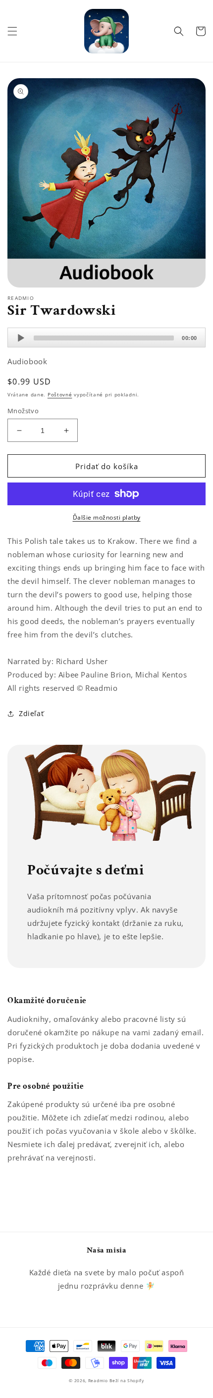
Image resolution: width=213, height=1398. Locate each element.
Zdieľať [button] (31, 713)
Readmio (98, 1380)
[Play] (21, 338)
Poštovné (60, 394)
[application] (106, 337)
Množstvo (23, 410)
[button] (12, 31)
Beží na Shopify (126, 1380)
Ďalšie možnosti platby (107, 517)
